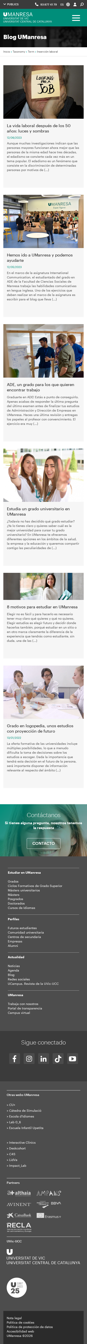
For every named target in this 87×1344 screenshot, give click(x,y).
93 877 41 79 (48, 4)
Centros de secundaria (24, 937)
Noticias (14, 966)
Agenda (13, 970)
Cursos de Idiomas (21, 908)
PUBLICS (12, 4)
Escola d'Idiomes (21, 1116)
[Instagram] (29, 1058)
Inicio (6, 51)
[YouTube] (72, 1058)
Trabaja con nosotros (23, 1004)
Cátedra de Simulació (25, 1110)
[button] (65, 4)
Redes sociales (19, 979)
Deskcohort (17, 1148)
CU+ (12, 1105)
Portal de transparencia (25, 1008)
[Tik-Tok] (58, 1058)
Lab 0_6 (15, 1122)
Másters (13, 895)
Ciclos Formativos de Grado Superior (35, 886)
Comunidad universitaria (26, 932)
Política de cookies (20, 1322)
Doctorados (16, 903)
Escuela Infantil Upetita (26, 1128)
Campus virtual (19, 1013)
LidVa (13, 1160)
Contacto (43, 843)
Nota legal (14, 1318)
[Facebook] (14, 1058)
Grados (13, 881)
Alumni (13, 946)
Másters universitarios (24, 890)
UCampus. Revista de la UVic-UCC (33, 983)
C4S (12, 1154)
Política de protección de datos (30, 1327)
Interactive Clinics (22, 1142)
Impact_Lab (17, 1165)
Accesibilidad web (20, 1331)
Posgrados (15, 899)
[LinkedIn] (43, 1058)
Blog (11, 975)
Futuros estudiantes (22, 928)
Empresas (15, 941)
